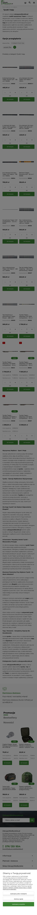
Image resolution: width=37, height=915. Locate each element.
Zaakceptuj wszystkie (18, 904)
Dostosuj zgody (18, 899)
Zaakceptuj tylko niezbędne (18, 893)
